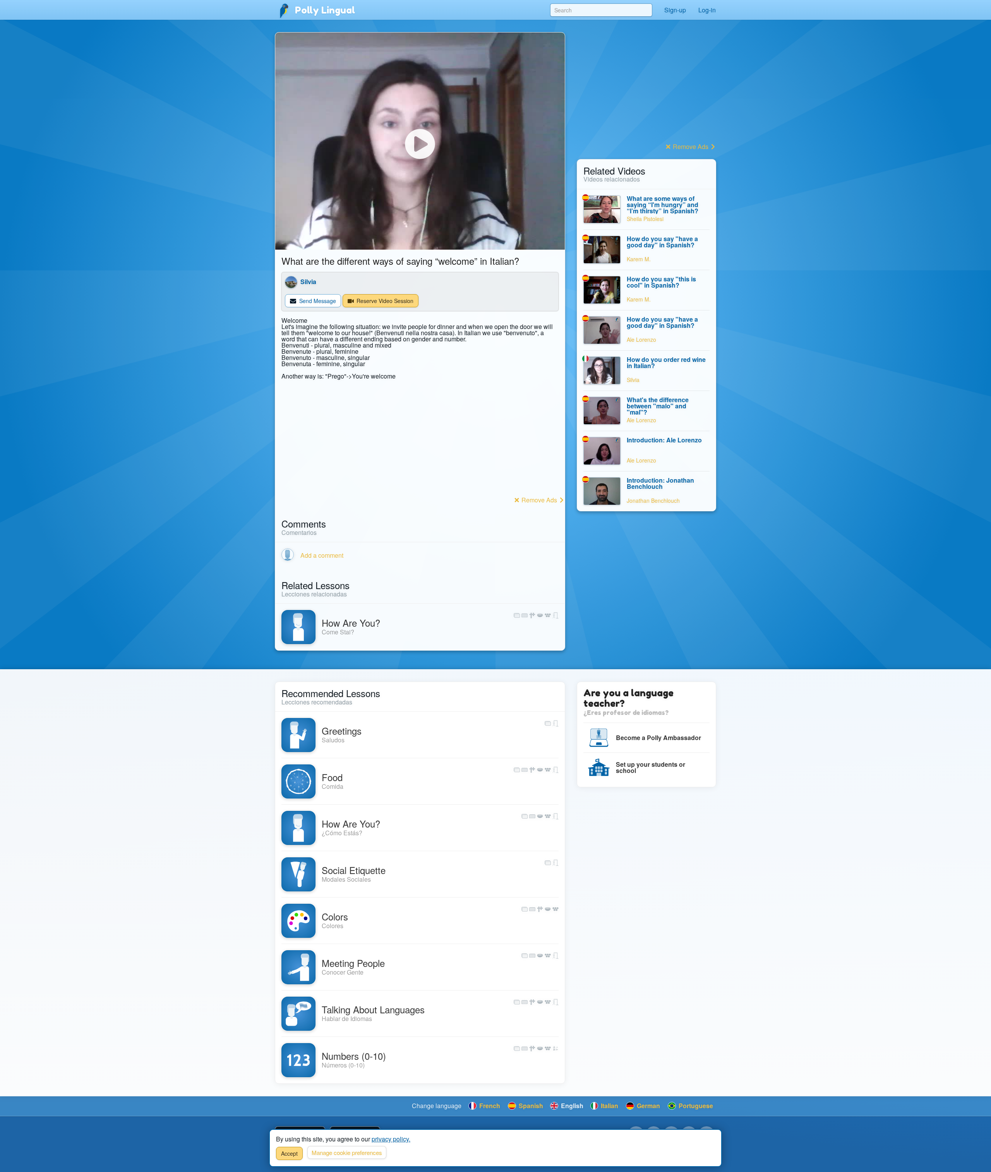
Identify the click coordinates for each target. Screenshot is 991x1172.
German (647, 1105)
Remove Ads (539, 499)
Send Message (317, 301)
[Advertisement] (420, 440)
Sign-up (675, 9)
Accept (289, 1153)
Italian (608, 1105)
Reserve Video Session (384, 301)
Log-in (707, 9)
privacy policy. (391, 1138)
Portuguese (695, 1105)
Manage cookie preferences (347, 1152)
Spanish (530, 1105)
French (489, 1105)
